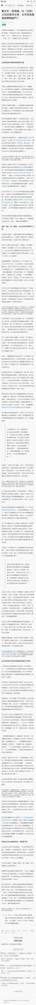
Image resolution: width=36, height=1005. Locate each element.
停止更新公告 (10, 5)
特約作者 (4, 22)
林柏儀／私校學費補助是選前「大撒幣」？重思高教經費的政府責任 (18, 984)
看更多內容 (19, 991)
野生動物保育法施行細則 (22, 140)
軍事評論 (29, 5)
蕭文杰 (7, 933)
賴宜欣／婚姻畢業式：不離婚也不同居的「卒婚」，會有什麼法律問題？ (17, 960)
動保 (18, 931)
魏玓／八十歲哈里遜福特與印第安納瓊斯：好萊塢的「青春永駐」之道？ (18, 972)
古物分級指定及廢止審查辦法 (10, 653)
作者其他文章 (18, 949)
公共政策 (25, 931)
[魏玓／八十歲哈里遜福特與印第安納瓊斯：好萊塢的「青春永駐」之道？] (18, 966)
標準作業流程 (6, 407)
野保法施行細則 (25, 173)
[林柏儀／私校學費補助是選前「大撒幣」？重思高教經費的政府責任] (18, 979)
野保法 (13, 931)
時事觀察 (20, 5)
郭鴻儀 (13, 933)
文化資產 (6, 931)
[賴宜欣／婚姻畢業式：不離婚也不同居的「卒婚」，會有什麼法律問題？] (18, 954)
